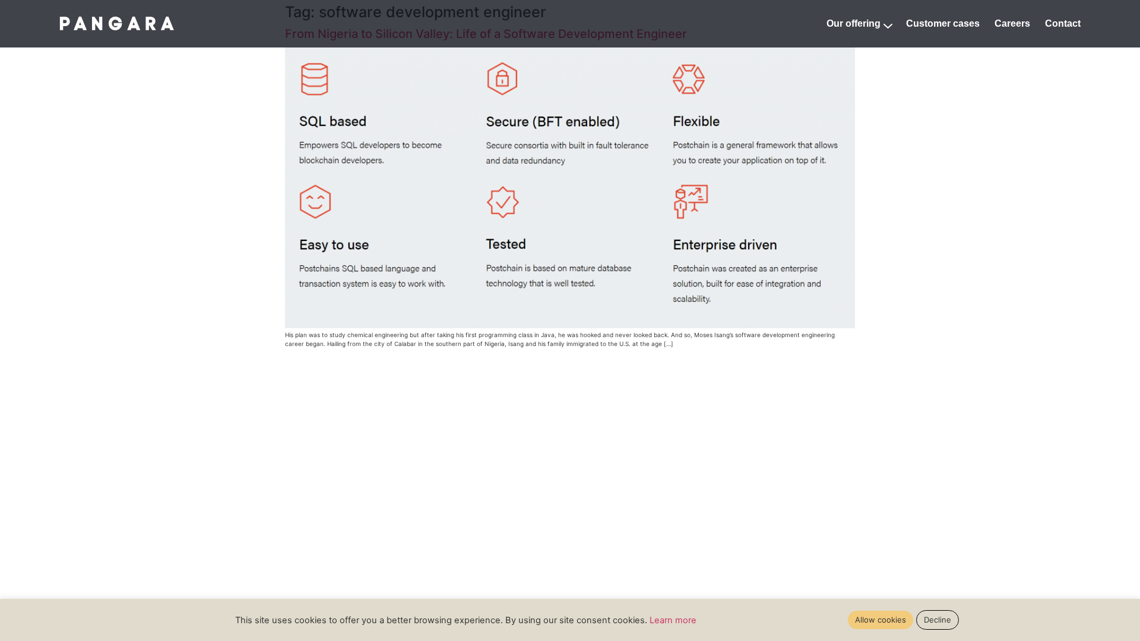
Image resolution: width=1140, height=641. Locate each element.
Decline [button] (937, 619)
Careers (1012, 23)
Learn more (673, 620)
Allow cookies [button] (880, 619)
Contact (1063, 23)
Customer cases (943, 23)
